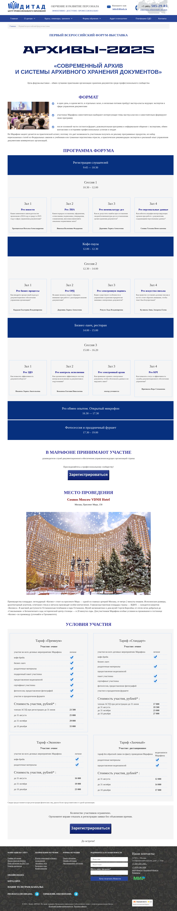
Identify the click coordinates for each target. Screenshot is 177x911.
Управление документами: (57, 894)
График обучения (14, 858)
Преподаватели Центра (17, 861)
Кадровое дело (41, 866)
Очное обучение (69, 858)
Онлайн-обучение (70, 861)
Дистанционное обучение (73, 863)
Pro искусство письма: (20, 894)
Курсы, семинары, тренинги (57, 18)
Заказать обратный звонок (153, 9)
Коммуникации (41, 868)
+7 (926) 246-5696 (139, 867)
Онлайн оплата (16, 875)
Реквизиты (136, 873)
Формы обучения (90, 18)
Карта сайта (14, 881)
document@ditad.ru (150, 870)
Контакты (162, 18)
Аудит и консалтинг (118, 18)
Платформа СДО (143, 18)
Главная (14, 18)
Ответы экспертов (15, 866)
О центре (28, 18)
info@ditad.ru (137, 870)
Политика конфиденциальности (61, 906)
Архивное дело (41, 863)
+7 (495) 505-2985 (139, 864)
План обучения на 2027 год (18, 863)
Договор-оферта (80, 906)
